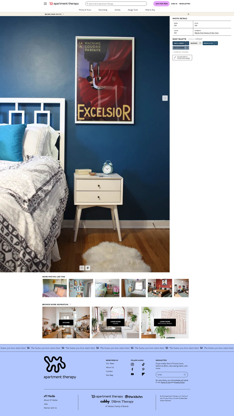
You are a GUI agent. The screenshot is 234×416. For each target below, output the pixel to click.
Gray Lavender (179, 47)
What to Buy (150, 9)
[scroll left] (44, 288)
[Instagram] (132, 364)
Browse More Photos (53, 14)
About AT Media (50, 400)
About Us (110, 367)
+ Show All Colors (180, 52)
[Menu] (45, 3)
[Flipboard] (143, 374)
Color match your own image (183, 57)
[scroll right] (187, 288)
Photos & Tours (85, 9)
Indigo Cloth (208, 43)
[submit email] (184, 374)
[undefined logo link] (64, 3)
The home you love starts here (33, 347)
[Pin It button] (87, 268)
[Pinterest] (143, 369)
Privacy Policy (179, 382)
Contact (109, 371)
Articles (117, 9)
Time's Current (179, 43)
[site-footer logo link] (49, 396)
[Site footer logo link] (73, 366)
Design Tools (133, 9)
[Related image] (54, 288)
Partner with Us (50, 407)
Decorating (103, 9)
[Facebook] (132, 369)
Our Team (110, 363)
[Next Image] (165, 98)
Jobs (46, 403)
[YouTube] (132, 374)
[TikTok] (143, 364)
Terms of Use (166, 382)
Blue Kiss (194, 43)
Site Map (109, 375)
